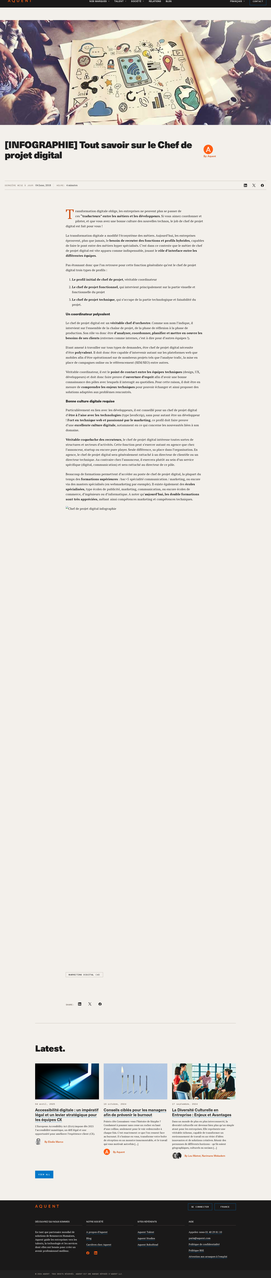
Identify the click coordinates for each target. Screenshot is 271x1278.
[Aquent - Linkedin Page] (96, 1253)
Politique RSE (196, 1250)
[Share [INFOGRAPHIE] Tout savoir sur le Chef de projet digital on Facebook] (262, 186)
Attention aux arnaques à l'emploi (208, 1256)
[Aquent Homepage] (47, 1207)
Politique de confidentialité (204, 1244)
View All (44, 1174)
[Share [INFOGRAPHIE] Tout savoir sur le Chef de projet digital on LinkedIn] (246, 186)
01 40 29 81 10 (213, 1232)
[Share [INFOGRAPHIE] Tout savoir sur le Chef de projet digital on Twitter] (254, 186)
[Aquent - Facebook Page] (88, 1253)
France (225, 1207)
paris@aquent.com (199, 1238)
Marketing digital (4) (84, 975)
